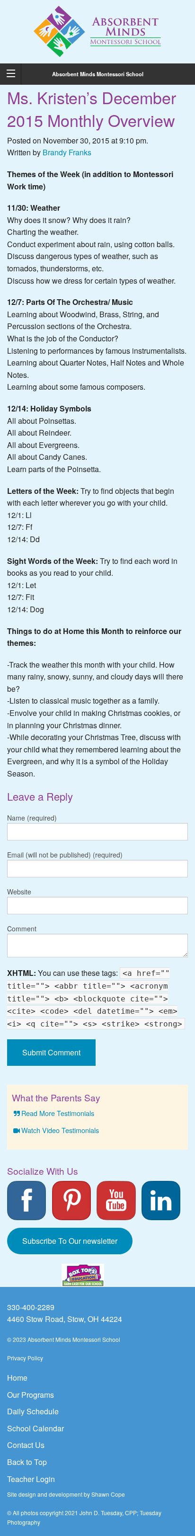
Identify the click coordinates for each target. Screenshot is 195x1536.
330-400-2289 (30, 1307)
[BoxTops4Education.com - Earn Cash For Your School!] (83, 1275)
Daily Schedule (33, 1411)
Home (17, 1377)
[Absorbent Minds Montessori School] (98, 30)
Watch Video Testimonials (60, 1130)
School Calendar (35, 1428)
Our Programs (30, 1394)
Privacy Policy (25, 1358)
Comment (21, 928)
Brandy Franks (67, 152)
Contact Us (25, 1444)
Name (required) (32, 817)
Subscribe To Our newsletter (69, 1240)
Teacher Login (31, 1478)
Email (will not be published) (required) (65, 854)
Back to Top (27, 1461)
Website (19, 891)
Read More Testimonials (57, 1113)
